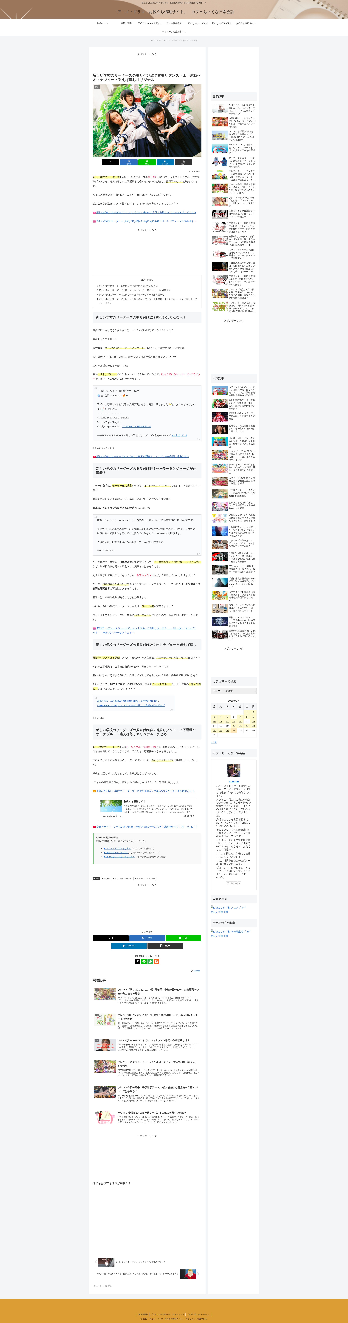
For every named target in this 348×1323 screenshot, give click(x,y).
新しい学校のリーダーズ (124, 879)
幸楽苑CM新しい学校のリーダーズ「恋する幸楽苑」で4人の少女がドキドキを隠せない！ (145, 791)
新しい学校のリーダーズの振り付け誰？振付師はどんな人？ (128, 286)
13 (233, 721)
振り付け (107, 879)
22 (247, 726)
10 (214, 721)
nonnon (234, 781)
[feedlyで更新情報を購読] (150, 961)
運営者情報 (143, 1314)
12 (227, 721)
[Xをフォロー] (137, 961)
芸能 (97, 879)
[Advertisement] (147, 63)
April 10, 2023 (179, 435)
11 (221, 721)
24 (214, 730)
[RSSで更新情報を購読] (156, 961)
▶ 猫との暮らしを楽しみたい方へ (119, 856)
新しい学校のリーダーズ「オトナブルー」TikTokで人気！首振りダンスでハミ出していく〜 (146, 212)
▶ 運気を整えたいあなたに (116, 852)
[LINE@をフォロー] (144, 961)
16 (253, 721)
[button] (183, 162)
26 (227, 730)
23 (253, 726)
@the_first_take (105, 701)
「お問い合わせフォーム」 (198, 1314)
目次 (143, 279)
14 (240, 721)
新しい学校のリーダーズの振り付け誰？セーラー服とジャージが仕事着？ (135, 290)
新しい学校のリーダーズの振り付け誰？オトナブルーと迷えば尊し (131, 294)
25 (220, 730)
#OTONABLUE (149, 701)
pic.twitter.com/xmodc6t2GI (136, 426)
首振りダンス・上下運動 (146, 879)
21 (240, 726)
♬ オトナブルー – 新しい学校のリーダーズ (141, 705)
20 (233, 726)
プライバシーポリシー (160, 1314)
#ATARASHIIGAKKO (126, 701)
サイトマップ (178, 1314)
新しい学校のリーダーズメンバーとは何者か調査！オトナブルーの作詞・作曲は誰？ (142, 456)
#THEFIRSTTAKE (107, 705)
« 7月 (214, 742)
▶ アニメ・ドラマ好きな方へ (117, 848)
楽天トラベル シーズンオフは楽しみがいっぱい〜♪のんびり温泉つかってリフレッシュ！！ (145, 826)
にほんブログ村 (219, 912)
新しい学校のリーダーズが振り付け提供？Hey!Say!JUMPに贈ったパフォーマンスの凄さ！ (146, 221)
